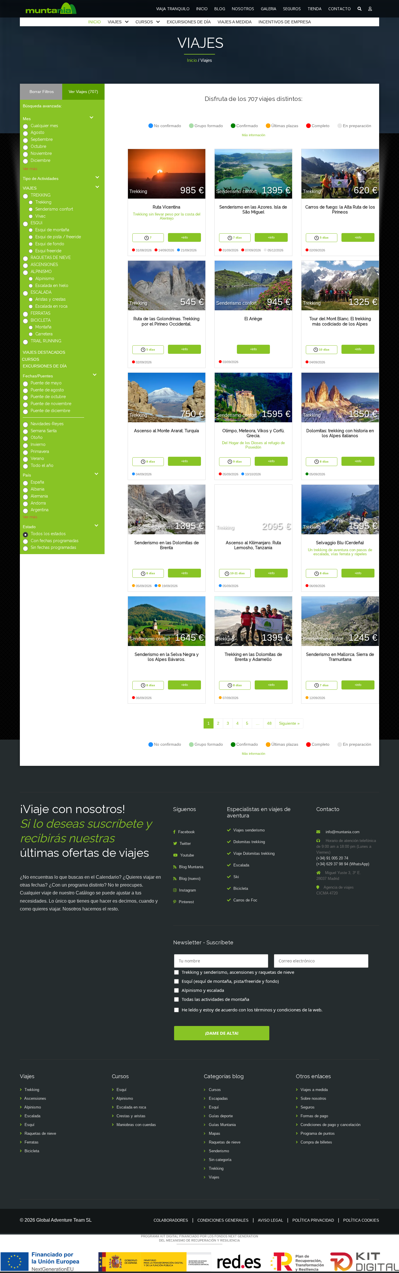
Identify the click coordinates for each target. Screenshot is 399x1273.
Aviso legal (270, 1220)
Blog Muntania (191, 867)
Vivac (40, 216)
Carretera (44, 334)
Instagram (187, 890)
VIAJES (115, 22)
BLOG (219, 8)
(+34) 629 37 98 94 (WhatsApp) (342, 864)
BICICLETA (41, 320)
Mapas (214, 1133)
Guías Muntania (222, 1125)
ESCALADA (41, 292)
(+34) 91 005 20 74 (332, 858)
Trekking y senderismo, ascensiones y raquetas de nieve (238, 972)
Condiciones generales (223, 1220)
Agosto (37, 132)
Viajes (214, 1177)
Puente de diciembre (50, 410)
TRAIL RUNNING (46, 341)
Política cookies (361, 1220)
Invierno (38, 444)
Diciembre (40, 160)
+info (184, 237)
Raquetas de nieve (40, 1133)
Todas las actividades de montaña (215, 999)
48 (269, 723)
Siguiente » (289, 723)
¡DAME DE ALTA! (221, 1033)
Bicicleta (240, 888)
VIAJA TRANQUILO (173, 8)
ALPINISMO (41, 271)
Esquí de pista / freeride (58, 236)
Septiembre (42, 139)
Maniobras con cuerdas (136, 1125)
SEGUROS (292, 8)
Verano (37, 458)
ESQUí (36, 222)
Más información (253, 135)
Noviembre (41, 153)
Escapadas (218, 1098)
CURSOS (144, 22)
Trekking (43, 202)
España (37, 482)
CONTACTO (339, 8)
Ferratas (32, 1142)
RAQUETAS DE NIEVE (51, 257)
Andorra (38, 503)
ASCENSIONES (44, 264)
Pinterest (186, 902)
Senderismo (219, 1151)
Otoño (37, 437)
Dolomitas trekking (249, 842)
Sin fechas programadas (53, 547)
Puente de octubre (48, 396)
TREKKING (41, 195)
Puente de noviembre (51, 403)
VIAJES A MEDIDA (234, 22)
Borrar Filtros (42, 91)
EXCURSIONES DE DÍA (189, 22)
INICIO (202, 8)
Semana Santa (44, 430)
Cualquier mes (44, 125)
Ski (236, 877)
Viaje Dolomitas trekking (254, 853)
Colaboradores (171, 1220)
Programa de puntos (318, 1133)
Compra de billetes (316, 1142)
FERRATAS (40, 313)
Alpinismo (44, 278)
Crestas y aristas (131, 1116)
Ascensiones (35, 1098)
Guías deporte (221, 1116)
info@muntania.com (343, 832)
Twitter (185, 843)
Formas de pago (314, 1116)
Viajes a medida (314, 1090)
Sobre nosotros (313, 1098)
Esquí (29, 1125)
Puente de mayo (46, 383)
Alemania (39, 496)
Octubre (38, 146)
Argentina (39, 509)
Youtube (187, 855)
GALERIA (268, 8)
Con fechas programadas (55, 540)
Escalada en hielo (51, 285)
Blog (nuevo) (189, 878)
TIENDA (315, 8)
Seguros (308, 1107)
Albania (37, 489)
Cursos (215, 1090)
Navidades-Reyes (47, 423)
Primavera (40, 451)
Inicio (192, 60)
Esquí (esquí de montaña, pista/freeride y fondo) (230, 981)
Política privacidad (313, 1220)
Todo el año (42, 465)
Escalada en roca (51, 306)
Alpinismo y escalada (203, 990)
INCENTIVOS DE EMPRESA (285, 22)
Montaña (43, 327)
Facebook (186, 832)
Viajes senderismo (249, 830)
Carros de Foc (245, 900)
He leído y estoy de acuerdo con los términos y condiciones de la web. (252, 1010)
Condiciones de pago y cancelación (330, 1125)
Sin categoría (220, 1160)
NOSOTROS (243, 8)
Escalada (241, 865)
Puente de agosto (47, 390)
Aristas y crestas (50, 299)
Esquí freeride (48, 250)
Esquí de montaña (52, 229)
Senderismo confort (54, 209)
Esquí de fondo (49, 243)
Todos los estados (48, 533)
